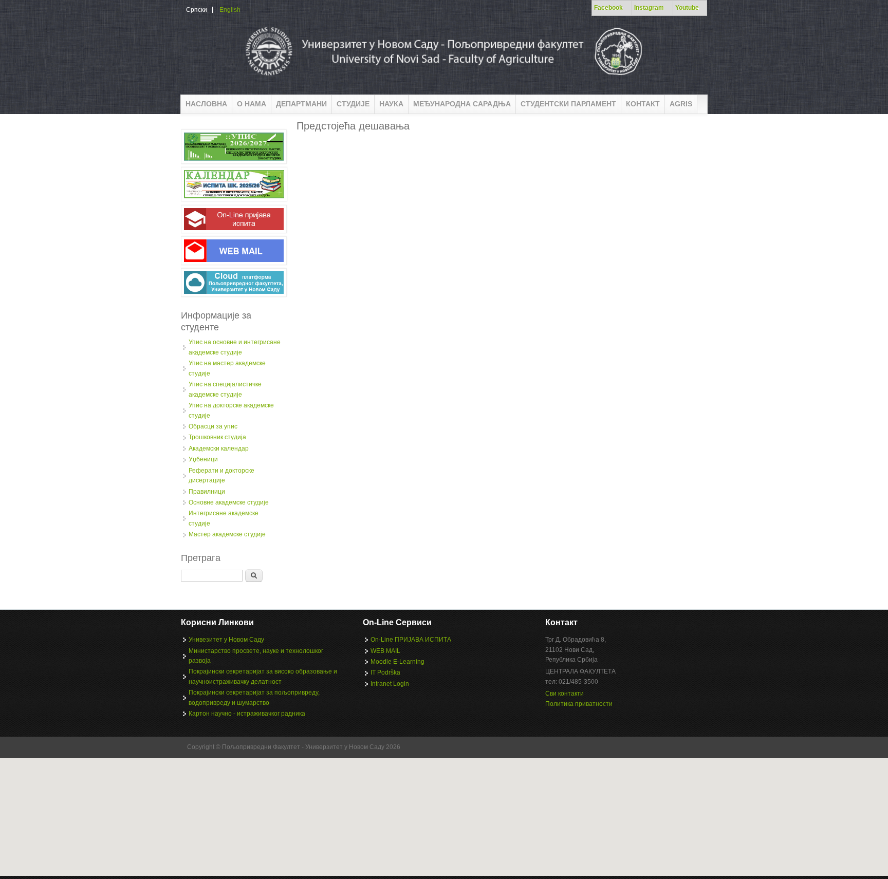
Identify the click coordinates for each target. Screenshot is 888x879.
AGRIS (681, 104)
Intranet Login (390, 683)
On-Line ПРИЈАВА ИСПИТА (411, 639)
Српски (196, 9)
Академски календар (219, 448)
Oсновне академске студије (229, 502)
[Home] (442, 79)
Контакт (643, 104)
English (229, 9)
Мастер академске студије (227, 534)
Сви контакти (564, 693)
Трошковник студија (217, 437)
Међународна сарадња (462, 104)
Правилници (207, 491)
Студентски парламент (568, 104)
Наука (391, 104)
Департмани (301, 104)
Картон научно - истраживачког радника (247, 713)
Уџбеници (203, 459)
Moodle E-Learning (397, 661)
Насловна (206, 104)
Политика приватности (579, 703)
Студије (353, 104)
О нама (251, 104)
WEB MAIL (385, 650)
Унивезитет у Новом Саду (226, 639)
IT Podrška (385, 672)
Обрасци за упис (213, 426)
